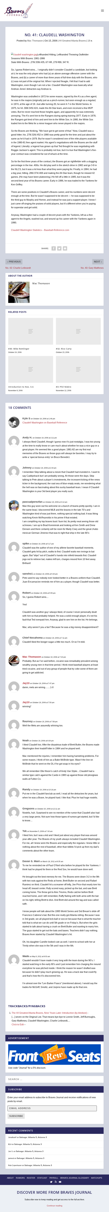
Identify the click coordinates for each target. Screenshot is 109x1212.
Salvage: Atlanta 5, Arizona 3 (33, 1137)
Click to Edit (18, 1024)
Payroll (53, 1178)
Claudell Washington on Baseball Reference (44, 422)
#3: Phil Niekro (63, 386)
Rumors (20, 1178)
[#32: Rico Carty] (78, 331)
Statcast (42, 1178)
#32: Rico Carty (64, 348)
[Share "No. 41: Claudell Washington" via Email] (65, 248)
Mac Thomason (35, 40)
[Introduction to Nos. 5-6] (30, 369)
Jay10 (26, 683)
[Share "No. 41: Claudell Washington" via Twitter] (59, 248)
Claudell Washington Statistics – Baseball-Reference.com (40, 230)
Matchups (96, 1178)
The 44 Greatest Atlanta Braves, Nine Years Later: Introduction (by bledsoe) (49, 1013)
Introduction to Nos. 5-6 (20, 386)
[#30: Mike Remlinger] (30, 331)
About (10, 1178)
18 (89, 40)
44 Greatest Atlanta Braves (72, 40)
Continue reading (54, 1205)
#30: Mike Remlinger (18, 348)
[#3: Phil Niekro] (78, 369)
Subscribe (16, 1116)
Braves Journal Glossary (74, 1178)
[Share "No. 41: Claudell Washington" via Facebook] (53, 248)
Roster (31, 1178)
